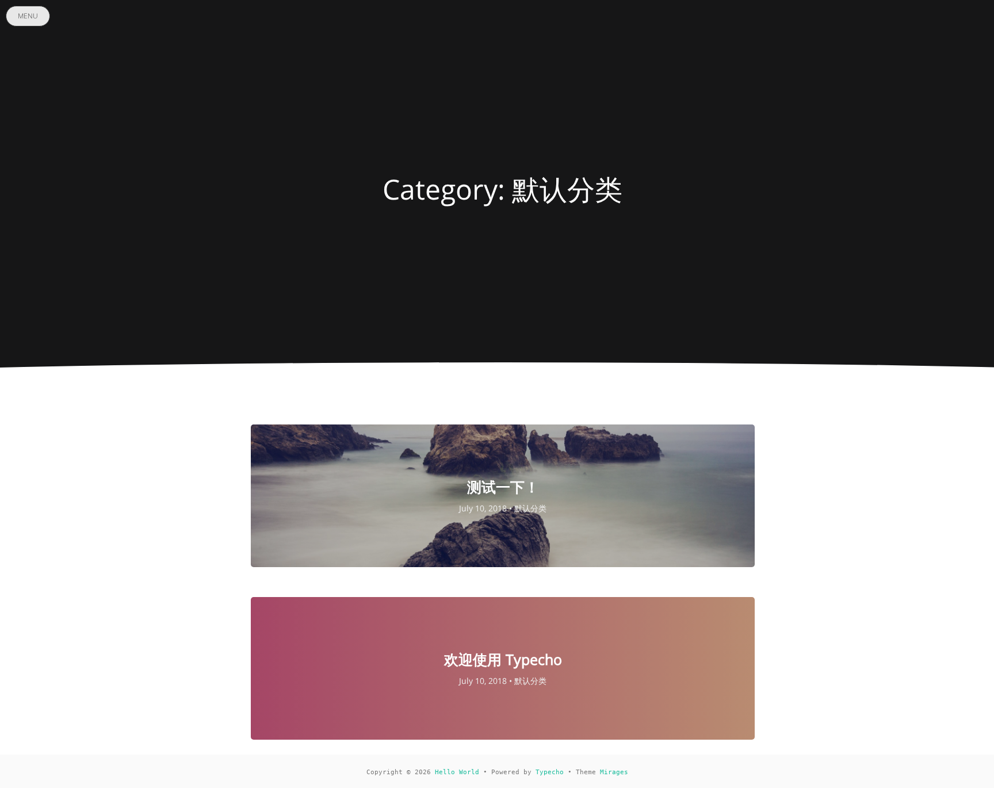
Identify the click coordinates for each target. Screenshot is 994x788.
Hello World (457, 772)
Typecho (550, 772)
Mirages (614, 772)
